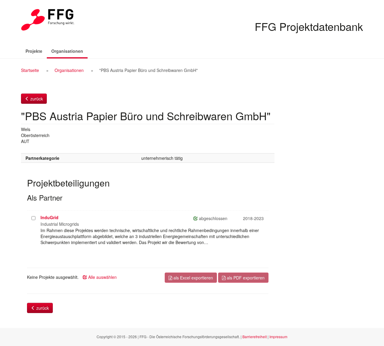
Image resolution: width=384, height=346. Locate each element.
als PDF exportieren (245, 278)
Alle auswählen (102, 277)
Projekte (34, 51)
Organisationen (69, 51)
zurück (36, 99)
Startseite (30, 70)
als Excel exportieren (192, 278)
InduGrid (49, 217)
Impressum (278, 336)
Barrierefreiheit (254, 336)
